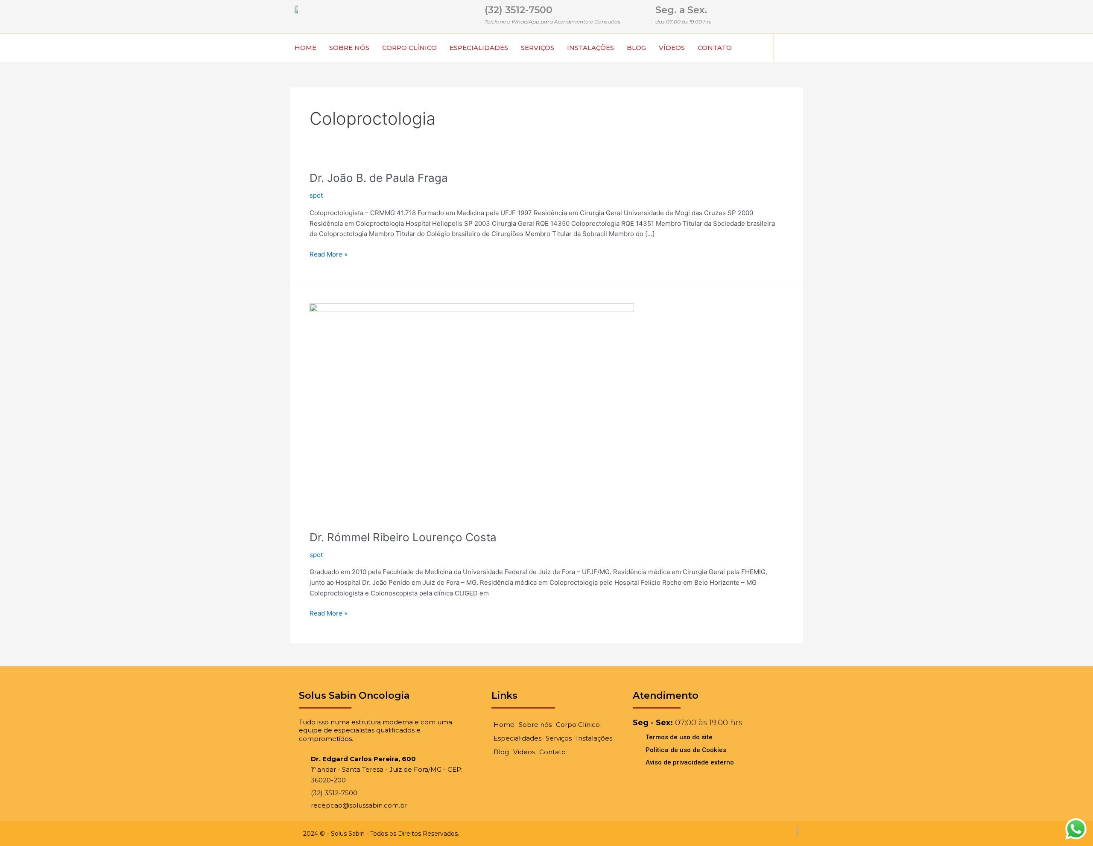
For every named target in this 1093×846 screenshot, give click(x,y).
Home (305, 48)
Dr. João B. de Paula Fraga (379, 177)
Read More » (329, 253)
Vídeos (672, 48)
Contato (715, 48)
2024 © (314, 833)
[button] (786, 48)
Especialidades (479, 48)
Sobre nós (349, 48)
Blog (636, 48)
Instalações (590, 48)
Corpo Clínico (409, 48)
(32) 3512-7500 (518, 10)
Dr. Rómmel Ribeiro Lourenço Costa (403, 537)
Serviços (537, 48)
